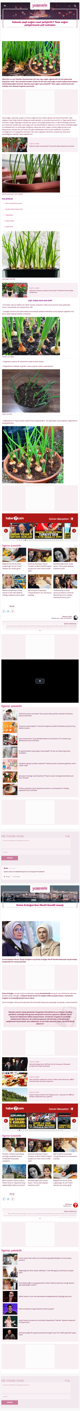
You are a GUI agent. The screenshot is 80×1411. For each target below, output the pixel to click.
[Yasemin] (40, 6)
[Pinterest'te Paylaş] (12, 611)
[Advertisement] (40, 498)
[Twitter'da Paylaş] (8, 611)
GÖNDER (10, 858)
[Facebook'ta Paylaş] (3, 611)
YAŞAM (33, 899)
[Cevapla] (16, 877)
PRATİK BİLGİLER (34, 16)
